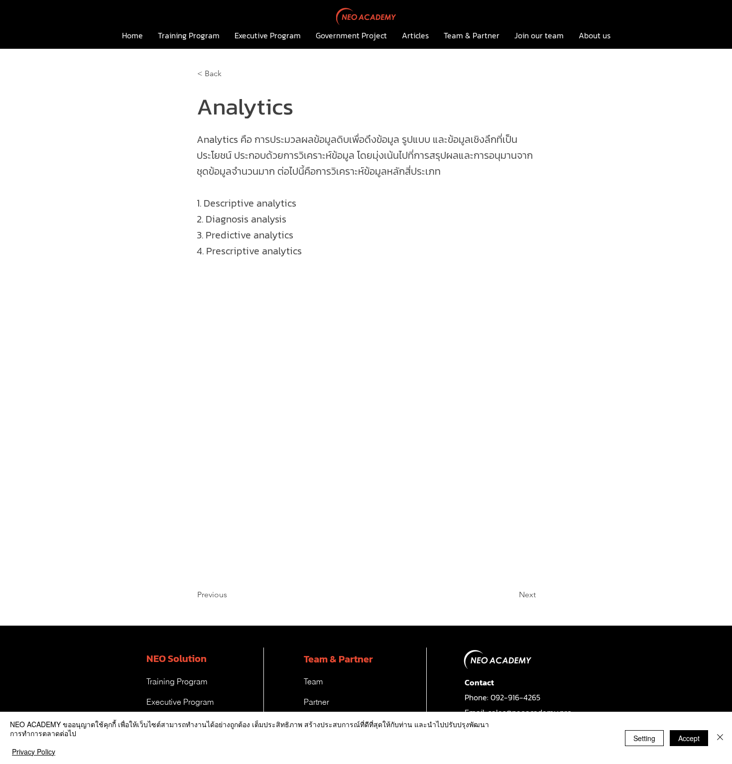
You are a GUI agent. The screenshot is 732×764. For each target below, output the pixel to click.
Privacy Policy (33, 752)
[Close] (720, 738)
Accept (689, 738)
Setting (644, 738)
